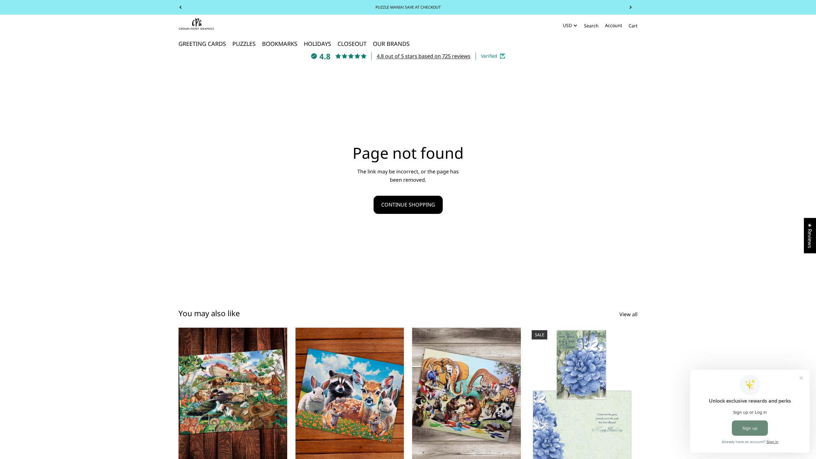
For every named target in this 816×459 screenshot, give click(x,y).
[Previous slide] (181, 7)
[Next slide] (630, 7)
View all (628, 314)
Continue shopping (408, 204)
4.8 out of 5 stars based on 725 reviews (423, 56)
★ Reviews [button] (809, 235)
